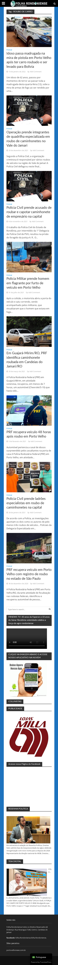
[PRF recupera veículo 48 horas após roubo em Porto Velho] (29, 410)
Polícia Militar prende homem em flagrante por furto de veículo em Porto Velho (27, 283)
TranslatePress (45, 962)
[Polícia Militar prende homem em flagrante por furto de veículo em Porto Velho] (29, 256)
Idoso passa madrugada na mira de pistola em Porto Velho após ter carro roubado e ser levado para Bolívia (28, 60)
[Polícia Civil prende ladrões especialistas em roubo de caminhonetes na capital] (29, 476)
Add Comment (36, 71)
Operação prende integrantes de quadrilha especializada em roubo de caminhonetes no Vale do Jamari (28, 139)
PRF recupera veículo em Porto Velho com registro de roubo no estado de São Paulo (29, 574)
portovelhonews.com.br (16, 950)
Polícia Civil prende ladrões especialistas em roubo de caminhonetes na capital (26, 503)
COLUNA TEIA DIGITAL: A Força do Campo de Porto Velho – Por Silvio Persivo (50, 870)
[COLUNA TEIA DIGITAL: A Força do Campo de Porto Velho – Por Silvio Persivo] (26, 882)
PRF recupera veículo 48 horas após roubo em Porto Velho (28, 434)
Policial (9, 50)
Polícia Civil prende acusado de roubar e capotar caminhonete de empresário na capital (29, 212)
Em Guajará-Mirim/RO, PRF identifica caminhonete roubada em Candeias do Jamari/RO (26, 359)
